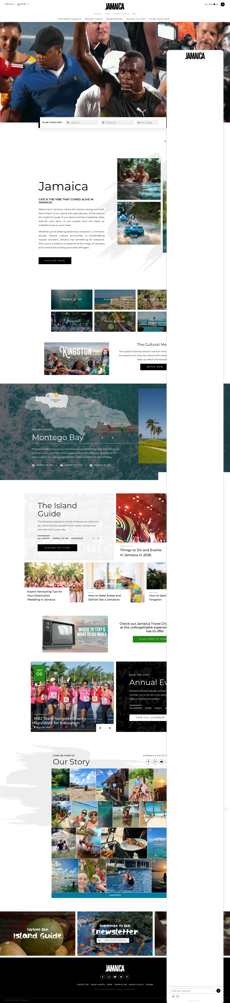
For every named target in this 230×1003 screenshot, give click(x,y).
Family (158, 708)
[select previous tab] (93, 538)
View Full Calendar (150, 718)
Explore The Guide (57, 548)
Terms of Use (120, 985)
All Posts (44, 539)
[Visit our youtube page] (161, 761)
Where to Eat (44, 465)
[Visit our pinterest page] (127, 977)
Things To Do (102, 465)
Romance (98, 14)
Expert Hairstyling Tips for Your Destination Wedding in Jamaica (44, 596)
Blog (134, 14)
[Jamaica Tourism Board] (115, 6)
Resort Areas (94, 19)
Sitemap (149, 985)
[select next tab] (99, 538)
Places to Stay (136, 19)
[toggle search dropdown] (223, 4)
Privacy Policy (136, 985)
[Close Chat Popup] (221, 53)
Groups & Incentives (121, 14)
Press (109, 985)
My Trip (211, 4)
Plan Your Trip (159, 19)
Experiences (114, 19)
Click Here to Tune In (155, 639)
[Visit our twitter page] (121, 977)
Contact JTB (83, 985)
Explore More (55, 260)
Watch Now (155, 367)
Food (148, 708)
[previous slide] (102, 437)
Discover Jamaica (70, 19)
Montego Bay (57, 437)
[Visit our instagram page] (155, 761)
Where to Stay (74, 465)
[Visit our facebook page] (148, 761)
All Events (135, 708)
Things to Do (60, 539)
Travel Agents (98, 985)
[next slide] (113, 437)
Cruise (107, 14)
